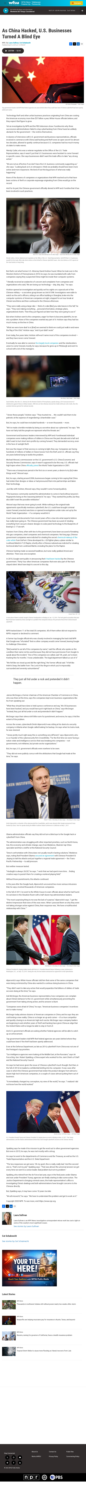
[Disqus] (43, 1415)
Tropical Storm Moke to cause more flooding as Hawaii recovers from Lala (44, 1351)
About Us (35, 1452)
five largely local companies (47, 343)
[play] (5, 10)
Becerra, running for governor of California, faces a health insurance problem (44, 1335)
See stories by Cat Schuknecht (15, 1241)
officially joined (32, 465)
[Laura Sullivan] (7, 1218)
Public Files (70, 1452)
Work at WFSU (36, 1456)
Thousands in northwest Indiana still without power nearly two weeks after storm (46, 1304)
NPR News (20, 1301)
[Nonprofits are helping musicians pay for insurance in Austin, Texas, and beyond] (9, 1320)
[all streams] (83, 10)
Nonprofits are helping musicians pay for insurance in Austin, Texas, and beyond (46, 1320)
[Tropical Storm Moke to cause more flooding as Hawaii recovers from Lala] (9, 1351)
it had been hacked (53, 559)
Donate (77, 3)
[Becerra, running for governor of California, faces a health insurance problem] (9, 1335)
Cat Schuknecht (25, 43)
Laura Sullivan (14, 43)
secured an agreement (44, 856)
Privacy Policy (53, 1456)
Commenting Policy (72, 1456)
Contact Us (52, 1452)
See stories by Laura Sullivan (26, 1226)
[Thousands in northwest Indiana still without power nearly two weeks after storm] (9, 1304)
